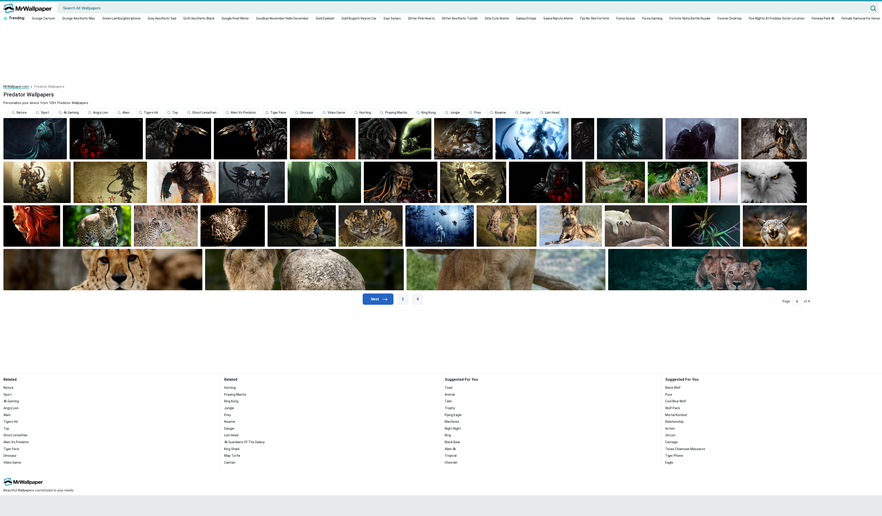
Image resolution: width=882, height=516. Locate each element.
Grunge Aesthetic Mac (78, 18)
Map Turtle (232, 455)
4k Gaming (71, 113)
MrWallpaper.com (16, 86)
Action (670, 428)
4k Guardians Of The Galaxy (244, 442)
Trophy (450, 408)
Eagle (669, 462)
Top (175, 113)
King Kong (428, 113)
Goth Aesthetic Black (199, 18)
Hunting (365, 113)
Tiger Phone (674, 455)
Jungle (455, 113)
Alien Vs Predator (243, 113)
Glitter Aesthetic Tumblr (460, 18)
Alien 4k (450, 449)
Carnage (671, 442)
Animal (450, 394)
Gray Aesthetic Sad (162, 18)
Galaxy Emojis (526, 18)
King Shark (232, 449)
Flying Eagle (453, 415)
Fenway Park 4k (823, 18)
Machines (452, 421)
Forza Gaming (652, 18)
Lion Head (552, 113)
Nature (22, 113)
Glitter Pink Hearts (421, 18)
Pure (668, 394)
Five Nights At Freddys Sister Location (777, 18)
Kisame (500, 113)
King (448, 435)
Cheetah (451, 462)
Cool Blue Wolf (675, 401)
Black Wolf (673, 387)
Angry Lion (100, 113)
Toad (448, 387)
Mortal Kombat (676, 415)
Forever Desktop (730, 18)
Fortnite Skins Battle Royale (690, 18)
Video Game (336, 113)
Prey (477, 113)
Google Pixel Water (235, 18)
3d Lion (670, 435)
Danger (525, 113)
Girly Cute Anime (497, 18)
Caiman (229, 462)
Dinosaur (306, 113)
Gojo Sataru (392, 18)
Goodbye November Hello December (282, 18)
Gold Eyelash (325, 18)
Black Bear (452, 442)
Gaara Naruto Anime (558, 18)
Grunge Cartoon (43, 18)
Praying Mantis (396, 113)
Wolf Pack (672, 408)
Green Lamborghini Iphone (121, 18)
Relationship (674, 421)
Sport (45, 113)
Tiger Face (278, 113)
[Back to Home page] (29, 8)
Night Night (453, 428)
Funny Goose (625, 18)
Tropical (451, 455)
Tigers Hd (151, 113)
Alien (126, 113)
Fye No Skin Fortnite (594, 18)
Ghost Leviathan (204, 113)
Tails (448, 401)
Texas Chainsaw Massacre (685, 449)
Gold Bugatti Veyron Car (359, 18)
